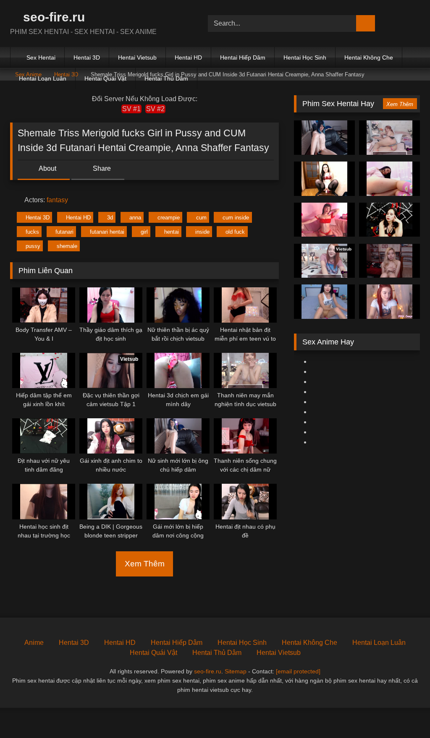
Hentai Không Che (368, 57)
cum (201, 217)
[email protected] (298, 671)
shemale (67, 246)
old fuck (235, 232)
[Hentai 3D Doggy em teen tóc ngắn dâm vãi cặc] (389, 179)
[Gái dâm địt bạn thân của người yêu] (324, 220)
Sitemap (235, 671)
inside (202, 232)
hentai (171, 232)
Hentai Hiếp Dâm (242, 57)
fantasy (57, 199)
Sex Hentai (40, 57)
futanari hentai (107, 232)
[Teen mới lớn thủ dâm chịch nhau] (389, 261)
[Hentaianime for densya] (324, 179)
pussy (33, 246)
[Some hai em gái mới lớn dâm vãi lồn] (389, 301)
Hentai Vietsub (137, 57)
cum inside (236, 217)
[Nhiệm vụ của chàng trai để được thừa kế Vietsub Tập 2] (324, 137)
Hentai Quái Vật (105, 78)
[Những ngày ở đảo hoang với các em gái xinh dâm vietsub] (389, 220)
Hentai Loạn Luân (42, 78)
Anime (34, 642)
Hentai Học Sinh (304, 57)
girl (144, 232)
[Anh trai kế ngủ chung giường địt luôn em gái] (324, 301)
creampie (168, 217)
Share (101, 168)
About (46, 168)
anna (135, 217)
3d (110, 217)
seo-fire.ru (52, 17)
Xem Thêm (145, 563)
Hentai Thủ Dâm (166, 78)
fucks (32, 232)
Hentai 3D (86, 57)
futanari (64, 232)
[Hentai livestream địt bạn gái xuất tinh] (389, 137)
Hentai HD (188, 57)
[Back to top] (404, 713)
